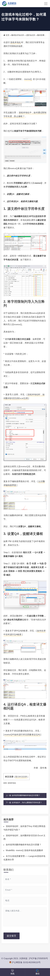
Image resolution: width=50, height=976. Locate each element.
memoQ (28, 79)
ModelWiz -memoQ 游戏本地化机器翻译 (24, 850)
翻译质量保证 (42, 35)
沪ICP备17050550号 (38, 958)
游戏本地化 (15, 42)
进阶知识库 (30, 35)
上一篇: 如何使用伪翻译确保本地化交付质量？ (23, 795)
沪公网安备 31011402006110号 (26, 962)
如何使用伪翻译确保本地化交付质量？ (23, 844)
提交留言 (11, 936)
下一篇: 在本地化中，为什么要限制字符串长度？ (24, 803)
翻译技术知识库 (17, 35)
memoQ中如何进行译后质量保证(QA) (22, 734)
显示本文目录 (21, 777)
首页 (7, 35)
